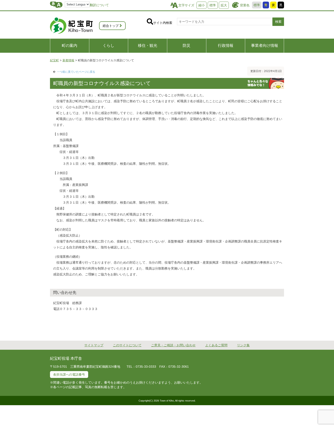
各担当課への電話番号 (69, 374)
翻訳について (99, 5)
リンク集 (243, 345)
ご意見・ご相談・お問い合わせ (173, 345)
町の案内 (69, 45)
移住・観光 (147, 45)
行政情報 (225, 45)
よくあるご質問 (216, 345)
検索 (278, 21)
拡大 (224, 5)
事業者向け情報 (264, 45)
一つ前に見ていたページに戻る (76, 71)
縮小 (201, 5)
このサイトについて (127, 345)
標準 (257, 5)
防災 (186, 45)
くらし (108, 45)
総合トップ (111, 25)
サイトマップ (93, 345)
